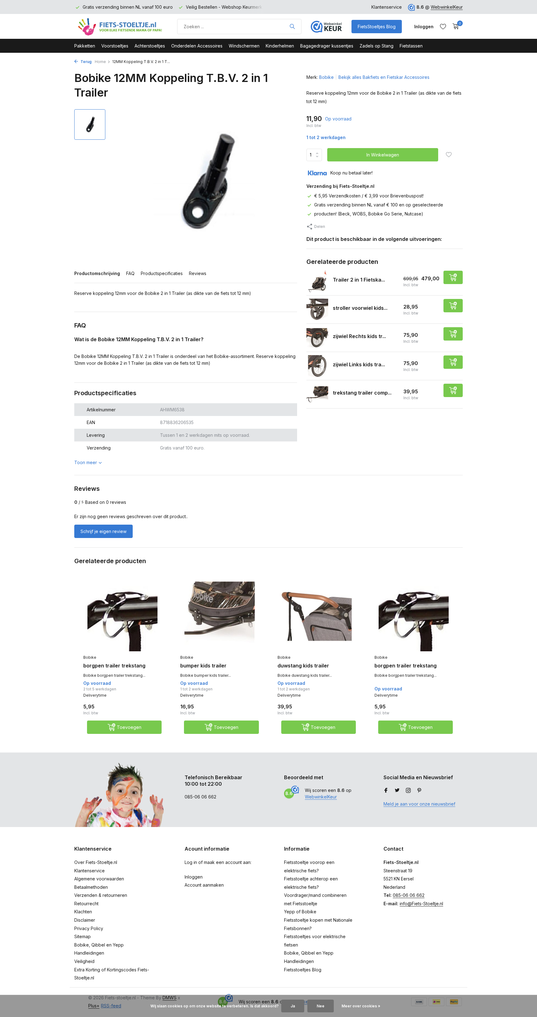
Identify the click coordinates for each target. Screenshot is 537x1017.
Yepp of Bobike (300, 911)
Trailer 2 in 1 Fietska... (359, 280)
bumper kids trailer (203, 665)
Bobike (326, 77)
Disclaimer (84, 920)
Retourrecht (86, 903)
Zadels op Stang (376, 45)
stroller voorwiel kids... (360, 308)
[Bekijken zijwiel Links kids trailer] (317, 366)
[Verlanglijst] (443, 26)
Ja (293, 1006)
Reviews (197, 273)
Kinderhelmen (280, 45)
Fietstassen (411, 45)
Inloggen (194, 876)
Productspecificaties (162, 273)
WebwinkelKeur (447, 7)
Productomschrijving (97, 273)
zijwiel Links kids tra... (359, 364)
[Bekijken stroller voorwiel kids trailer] (317, 309)
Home (100, 61)
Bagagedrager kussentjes (326, 45)
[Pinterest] (419, 790)
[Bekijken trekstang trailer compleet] (317, 394)
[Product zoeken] (292, 26)
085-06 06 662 (409, 895)
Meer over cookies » (361, 1006)
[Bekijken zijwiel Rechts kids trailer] (317, 338)
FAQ (130, 273)
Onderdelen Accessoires (197, 45)
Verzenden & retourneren (100, 895)
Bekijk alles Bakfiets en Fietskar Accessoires (383, 77)
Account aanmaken (204, 885)
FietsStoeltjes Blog (377, 26)
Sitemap (82, 936)
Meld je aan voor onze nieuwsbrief (419, 804)
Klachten (83, 911)
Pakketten (84, 45)
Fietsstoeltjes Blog (302, 969)
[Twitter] (397, 790)
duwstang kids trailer (303, 665)
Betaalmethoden (91, 887)
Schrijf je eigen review (103, 531)
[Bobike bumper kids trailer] (219, 616)
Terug (86, 61)
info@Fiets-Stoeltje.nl (421, 903)
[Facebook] (385, 790)
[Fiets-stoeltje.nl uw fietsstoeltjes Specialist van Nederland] (121, 26)
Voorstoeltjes (114, 45)
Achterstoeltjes (150, 45)
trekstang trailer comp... (362, 393)
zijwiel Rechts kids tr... (359, 336)
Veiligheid (84, 961)
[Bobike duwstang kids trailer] (317, 616)
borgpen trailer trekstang (114, 665)
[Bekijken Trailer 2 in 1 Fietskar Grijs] (317, 281)
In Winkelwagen (382, 154)
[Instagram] (408, 790)
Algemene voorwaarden (99, 878)
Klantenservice (386, 7)
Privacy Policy (88, 928)
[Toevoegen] (453, 277)
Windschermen (244, 45)
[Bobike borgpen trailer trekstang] (122, 616)
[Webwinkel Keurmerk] (326, 26)
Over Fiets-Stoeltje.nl (95, 862)
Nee (320, 1006)
